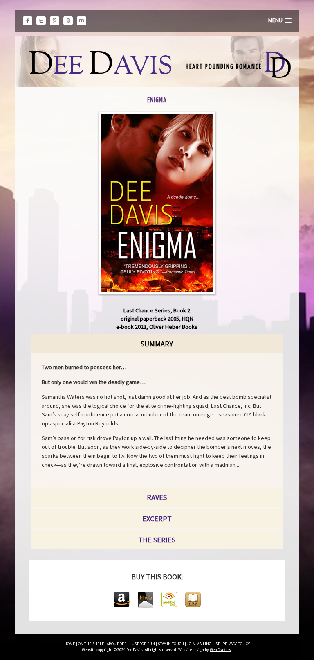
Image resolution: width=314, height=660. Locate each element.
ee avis (101, 68)
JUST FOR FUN (142, 643)
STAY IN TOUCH (171, 643)
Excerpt (157, 518)
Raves (157, 497)
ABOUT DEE (117, 643)
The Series (156, 540)
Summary (157, 343)
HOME (69, 643)
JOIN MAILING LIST (203, 643)
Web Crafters (220, 649)
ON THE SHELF (91, 643)
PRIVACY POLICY (236, 643)
